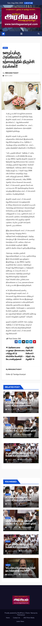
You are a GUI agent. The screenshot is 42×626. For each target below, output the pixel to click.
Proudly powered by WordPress (15, 613)
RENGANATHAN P (11, 73)
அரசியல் (5, 47)
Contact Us (16, 618)
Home (8, 618)
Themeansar (21, 615)
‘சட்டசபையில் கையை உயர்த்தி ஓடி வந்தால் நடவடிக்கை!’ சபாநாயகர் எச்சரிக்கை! (20, 570)
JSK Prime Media (28, 618)
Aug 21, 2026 (12, 504)
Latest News (20, 621)
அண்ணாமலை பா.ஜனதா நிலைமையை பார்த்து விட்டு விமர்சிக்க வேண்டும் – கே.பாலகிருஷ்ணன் (15, 353)
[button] (39, 34)
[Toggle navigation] (21, 33)
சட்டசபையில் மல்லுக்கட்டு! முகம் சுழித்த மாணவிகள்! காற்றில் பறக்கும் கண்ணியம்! (19, 405)
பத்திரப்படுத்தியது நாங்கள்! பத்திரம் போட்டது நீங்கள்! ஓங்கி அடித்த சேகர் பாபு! (20, 430)
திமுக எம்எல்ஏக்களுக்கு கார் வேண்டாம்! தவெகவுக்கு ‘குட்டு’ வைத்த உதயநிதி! (19, 455)
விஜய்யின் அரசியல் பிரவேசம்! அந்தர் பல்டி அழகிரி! (30, 353)
